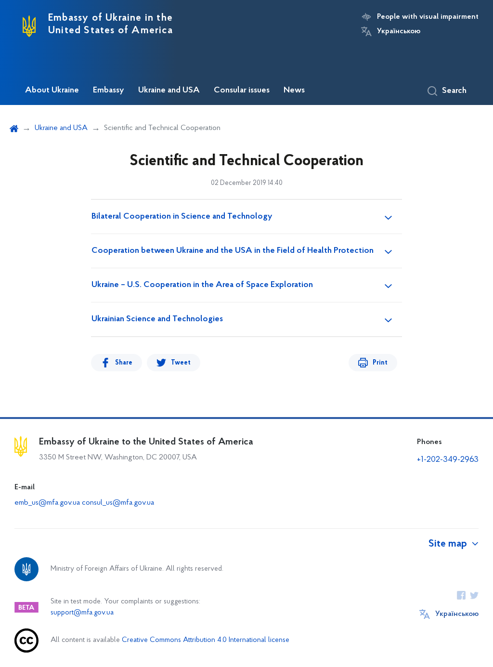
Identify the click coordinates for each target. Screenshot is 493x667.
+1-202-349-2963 (448, 460)
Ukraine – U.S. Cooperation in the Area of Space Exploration (202, 285)
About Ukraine (52, 90)
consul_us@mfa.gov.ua (118, 503)
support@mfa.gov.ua (82, 612)
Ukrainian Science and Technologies (157, 319)
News (294, 90)
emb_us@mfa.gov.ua (47, 503)
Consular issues (242, 90)
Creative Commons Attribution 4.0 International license (205, 640)
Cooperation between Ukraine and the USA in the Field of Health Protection (232, 251)
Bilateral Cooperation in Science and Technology (181, 216)
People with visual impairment (428, 17)
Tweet (181, 362)
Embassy (108, 90)
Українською (398, 31)
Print (380, 362)
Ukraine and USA (169, 90)
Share (123, 362)
